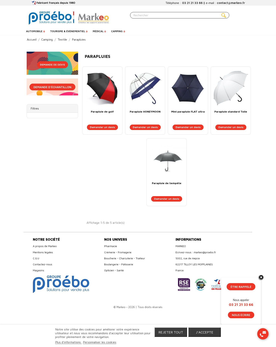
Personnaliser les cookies (99, 342)
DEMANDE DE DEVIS (52, 64)
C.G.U (36, 258)
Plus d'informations (68, 342)
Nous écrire (241, 315)
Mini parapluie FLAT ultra (188, 111)
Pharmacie (110, 246)
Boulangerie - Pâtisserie (118, 264)
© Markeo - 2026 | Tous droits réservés (138, 307)
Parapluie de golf (102, 111)
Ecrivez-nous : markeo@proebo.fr (196, 252)
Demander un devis (102, 127)
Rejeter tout (170, 332)
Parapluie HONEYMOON (145, 111)
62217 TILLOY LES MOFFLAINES (194, 264)
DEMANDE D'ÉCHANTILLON (52, 87)
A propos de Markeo (45, 246)
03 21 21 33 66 (192, 3)
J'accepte (204, 332)
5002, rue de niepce (188, 258)
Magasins (38, 270)
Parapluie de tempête (166, 183)
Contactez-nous (42, 264)
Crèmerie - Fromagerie (117, 252)
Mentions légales (43, 252)
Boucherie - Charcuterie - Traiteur (124, 258)
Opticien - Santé (114, 270)
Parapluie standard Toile (230, 111)
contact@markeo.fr (231, 3)
